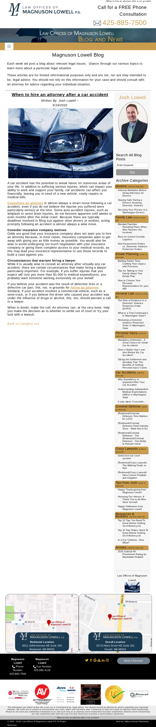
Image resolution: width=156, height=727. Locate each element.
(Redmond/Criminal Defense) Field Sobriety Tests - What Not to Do (133, 426)
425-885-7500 (125, 23)
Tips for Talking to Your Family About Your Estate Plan (130, 273)
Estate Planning (131, 255)
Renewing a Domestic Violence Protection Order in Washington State (131, 324)
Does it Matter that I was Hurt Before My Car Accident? (131, 352)
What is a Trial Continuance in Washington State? (133, 314)
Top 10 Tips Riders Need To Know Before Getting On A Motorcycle (133, 533)
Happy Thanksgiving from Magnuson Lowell (132, 491)
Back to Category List (23, 323)
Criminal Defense (131, 408)
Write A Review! (133, 660)
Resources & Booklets (130, 515)
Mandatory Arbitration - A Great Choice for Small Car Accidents (133, 343)
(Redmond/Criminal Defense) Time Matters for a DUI (133, 416)
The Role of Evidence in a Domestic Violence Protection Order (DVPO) (132, 304)
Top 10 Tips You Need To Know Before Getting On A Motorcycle (131, 523)
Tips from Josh (131, 484)
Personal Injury (131, 334)
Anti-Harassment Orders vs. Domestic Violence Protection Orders (132, 246)
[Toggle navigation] (9, 46)
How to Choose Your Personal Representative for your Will (133, 284)
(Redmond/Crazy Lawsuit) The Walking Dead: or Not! (132, 465)
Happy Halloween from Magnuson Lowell (130, 507)
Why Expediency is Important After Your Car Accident (131, 382)
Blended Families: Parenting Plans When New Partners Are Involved (132, 228)
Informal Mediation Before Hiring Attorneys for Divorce (132, 193)
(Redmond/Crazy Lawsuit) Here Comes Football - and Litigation (133, 475)
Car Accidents (130, 374)
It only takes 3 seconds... (132, 401)
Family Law (130, 219)
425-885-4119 (42, 670)
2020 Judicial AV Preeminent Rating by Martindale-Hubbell (132, 554)
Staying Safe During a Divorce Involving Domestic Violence (130, 203)
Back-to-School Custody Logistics (131, 238)
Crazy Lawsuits (131, 450)
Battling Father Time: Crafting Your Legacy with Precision (132, 264)
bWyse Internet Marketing (137, 721)
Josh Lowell (132, 97)
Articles (129, 547)
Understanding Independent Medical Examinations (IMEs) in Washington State (133, 393)
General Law (131, 295)
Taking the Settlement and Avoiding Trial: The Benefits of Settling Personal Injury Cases (132, 363)
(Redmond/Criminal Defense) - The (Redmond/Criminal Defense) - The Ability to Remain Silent (132, 438)
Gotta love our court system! (129, 457)
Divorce (130, 186)
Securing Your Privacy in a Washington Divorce (132, 211)
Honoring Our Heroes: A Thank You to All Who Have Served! (132, 499)
